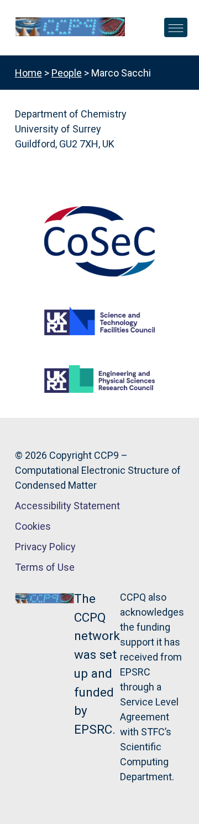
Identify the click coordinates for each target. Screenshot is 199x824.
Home (28, 73)
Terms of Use (45, 567)
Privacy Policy (45, 546)
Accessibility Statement (67, 505)
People (66, 73)
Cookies (33, 526)
